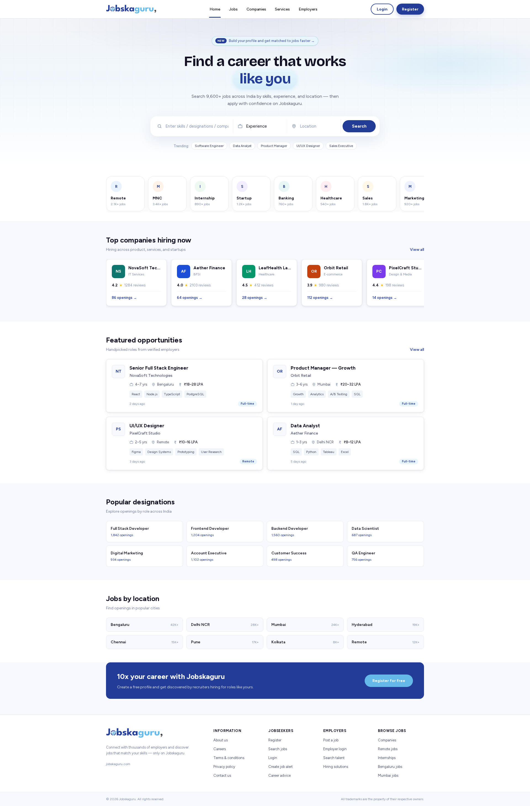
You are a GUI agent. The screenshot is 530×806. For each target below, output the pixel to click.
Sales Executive (341, 146)
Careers (219, 749)
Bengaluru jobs (390, 767)
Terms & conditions (228, 758)
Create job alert (280, 767)
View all (417, 249)
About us (220, 740)
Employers (308, 9)
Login (382, 9)
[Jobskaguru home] (131, 9)
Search (359, 126)
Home (215, 9)
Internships (387, 758)
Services (282, 9)
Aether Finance (304, 433)
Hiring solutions (335, 767)
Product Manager (274, 146)
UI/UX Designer (308, 146)
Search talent (333, 758)
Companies (256, 9)
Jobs (233, 9)
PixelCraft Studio (144, 433)
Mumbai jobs (388, 775)
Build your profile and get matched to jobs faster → (272, 41)
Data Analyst (242, 146)
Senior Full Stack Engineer (158, 368)
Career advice (279, 775)
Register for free (388, 680)
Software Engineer (209, 146)
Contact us (222, 775)
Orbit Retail (301, 375)
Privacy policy (224, 767)
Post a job (330, 740)
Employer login (335, 749)
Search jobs (277, 749)
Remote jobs (388, 749)
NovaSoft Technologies (151, 375)
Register (410, 9)
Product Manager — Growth (323, 368)
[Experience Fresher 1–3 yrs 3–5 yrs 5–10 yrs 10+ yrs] (260, 126)
